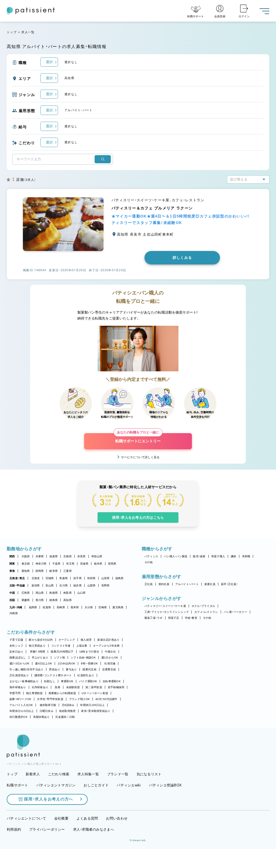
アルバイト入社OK (21, 705)
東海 (12, 570)
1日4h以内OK (66, 663)
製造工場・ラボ (153, 617)
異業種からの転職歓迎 (62, 693)
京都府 (67, 556)
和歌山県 (96, 556)
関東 (12, 563)
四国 (12, 600)
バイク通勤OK (88, 681)
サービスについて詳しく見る (140, 457)
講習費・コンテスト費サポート (53, 675)
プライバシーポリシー (47, 829)
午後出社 (110, 651)
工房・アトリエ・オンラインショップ (166, 611)
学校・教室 (191, 617)
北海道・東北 (17, 578)
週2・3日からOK (19, 663)
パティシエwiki (129, 785)
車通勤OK (67, 681)
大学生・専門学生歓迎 (50, 699)
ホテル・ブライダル (203, 606)
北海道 (36, 578)
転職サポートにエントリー (138, 438)
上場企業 (81, 645)
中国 (12, 592)
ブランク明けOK (79, 699)
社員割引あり (85, 675)
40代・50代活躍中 (106, 699)
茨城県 (84, 563)
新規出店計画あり (108, 639)
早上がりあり (40, 657)
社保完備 (109, 663)
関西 (12, 556)
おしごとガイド (96, 785)
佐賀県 (47, 607)
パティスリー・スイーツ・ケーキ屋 (165, 606)
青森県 (63, 578)
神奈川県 (41, 563)
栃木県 (98, 563)
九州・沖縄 (15, 607)
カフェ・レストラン (206, 611)
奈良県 (81, 556)
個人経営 (86, 639)
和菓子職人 (218, 556)
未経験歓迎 (73, 687)
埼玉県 (70, 563)
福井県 (77, 585)
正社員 (148, 584)
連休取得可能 (48, 705)
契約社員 (164, 584)
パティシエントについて (26, 818)
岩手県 (77, 578)
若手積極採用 (116, 687)
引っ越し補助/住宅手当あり (26, 669)
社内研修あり (40, 687)
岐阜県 (53, 570)
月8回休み (68, 705)
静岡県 (40, 570)
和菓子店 (173, 617)
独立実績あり (37, 645)
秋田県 (91, 578)
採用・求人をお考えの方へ (48, 799)
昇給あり (54, 669)
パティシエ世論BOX (165, 785)
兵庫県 (40, 556)
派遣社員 (209, 584)
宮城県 (50, 578)
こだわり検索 (59, 774)
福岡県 (33, 607)
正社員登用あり (19, 675)
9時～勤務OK (89, 663)
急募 (57, 687)
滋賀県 (53, 556)
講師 (233, 556)
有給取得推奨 (67, 710)
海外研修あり (17, 687)
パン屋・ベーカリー (235, 611)
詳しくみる (182, 258)
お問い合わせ (116, 818)
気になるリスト (149, 774)
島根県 (53, 592)
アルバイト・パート (187, 584)
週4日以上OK (43, 663)
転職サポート (17, 785)
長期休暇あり (41, 716)
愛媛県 (26, 600)
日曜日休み (46, 710)
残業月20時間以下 (62, 651)
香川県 (40, 600)
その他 (148, 562)
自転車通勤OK (112, 681)
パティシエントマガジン (56, 785)
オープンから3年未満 (106, 645)
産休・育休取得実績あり (95, 710)
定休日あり (16, 651)
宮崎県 (102, 607)
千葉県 (56, 563)
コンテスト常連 (61, 645)
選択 (49, 62)
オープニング (66, 639)
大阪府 (26, 556)
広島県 (26, 592)
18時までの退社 (89, 651)
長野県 (105, 585)
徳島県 (53, 600)
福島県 (119, 578)
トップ (12, 32)
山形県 (105, 578)
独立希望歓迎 (34, 693)
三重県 (67, 570)
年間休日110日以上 (21, 710)
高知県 (67, 600)
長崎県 (61, 607)
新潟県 (36, 585)
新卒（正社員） (229, 584)
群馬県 (112, 563)
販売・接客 (199, 556)
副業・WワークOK (20, 699)
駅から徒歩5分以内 (41, 639)
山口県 (81, 592)
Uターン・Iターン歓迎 (95, 693)
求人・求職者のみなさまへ (93, 829)
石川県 (63, 585)
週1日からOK (109, 657)
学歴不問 (14, 693)
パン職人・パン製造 (175, 556)
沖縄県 (13, 613)
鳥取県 (67, 592)
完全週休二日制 (65, 716)
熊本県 (75, 607)
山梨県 (91, 585)
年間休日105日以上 (92, 705)
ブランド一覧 (118, 774)
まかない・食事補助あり (24, 681)
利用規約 (14, 829)
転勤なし (49, 681)
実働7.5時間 (37, 651)
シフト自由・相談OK (83, 657)
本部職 (246, 556)
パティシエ (151, 556)
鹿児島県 (117, 607)
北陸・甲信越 (17, 585)
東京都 (26, 563)
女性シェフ (16, 645)
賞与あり (71, 669)
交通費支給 (109, 669)
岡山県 (40, 592)
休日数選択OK (18, 716)
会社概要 (61, 818)
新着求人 (33, 774)
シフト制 (59, 657)
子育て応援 (16, 639)
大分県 (89, 607)
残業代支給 (89, 669)
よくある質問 (87, 818)
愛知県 (26, 570)
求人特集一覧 (88, 774)
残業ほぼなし (17, 657)
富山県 (50, 585)
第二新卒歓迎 (93, 687)
